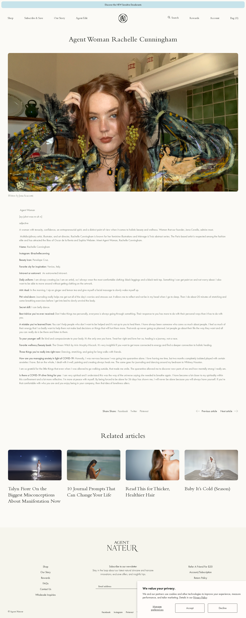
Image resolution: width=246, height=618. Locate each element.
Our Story (59, 18)
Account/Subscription (200, 572)
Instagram (118, 612)
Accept (189, 608)
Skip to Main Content (18, 13)
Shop (10, 18)
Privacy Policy (200, 597)
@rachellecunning (40, 253)
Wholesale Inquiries (45, 595)
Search (175, 18)
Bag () (234, 18)
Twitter (134, 411)
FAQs (46, 583)
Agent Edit (81, 18)
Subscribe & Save (33, 18)
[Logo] (123, 18)
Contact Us (45, 589)
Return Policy (200, 578)
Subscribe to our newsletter (123, 566)
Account (214, 18)
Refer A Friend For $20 (200, 566)
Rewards (194, 18)
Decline (223, 608)
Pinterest (144, 411)
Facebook (123, 411)
